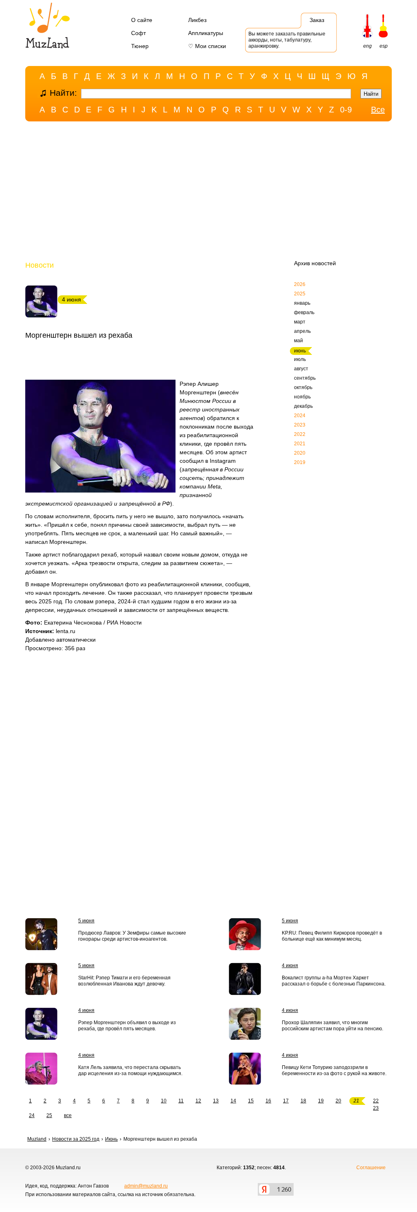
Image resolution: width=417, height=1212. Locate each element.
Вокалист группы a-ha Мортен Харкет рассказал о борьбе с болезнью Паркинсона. (334, 981)
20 (338, 1101)
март (299, 322)
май (298, 340)
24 (32, 1115)
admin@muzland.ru (146, 1186)
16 (268, 1101)
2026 (299, 284)
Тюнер (140, 46)
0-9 (346, 109)
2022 (299, 434)
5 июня (86, 921)
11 (181, 1101)
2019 (299, 462)
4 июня (290, 965)
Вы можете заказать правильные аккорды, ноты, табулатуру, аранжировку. (286, 40)
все (68, 1115)
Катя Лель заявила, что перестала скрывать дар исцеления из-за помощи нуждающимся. (130, 1070)
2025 (299, 294)
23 (376, 1108)
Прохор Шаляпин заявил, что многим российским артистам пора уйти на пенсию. (332, 1026)
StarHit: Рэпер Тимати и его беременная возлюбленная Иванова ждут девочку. (124, 981)
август (301, 369)
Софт (138, 33)
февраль (304, 312)
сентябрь (305, 378)
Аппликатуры (205, 33)
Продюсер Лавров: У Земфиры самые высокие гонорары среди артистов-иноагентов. (132, 936)
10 (164, 1101)
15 (251, 1101)
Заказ (316, 20)
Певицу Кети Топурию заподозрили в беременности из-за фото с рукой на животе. (334, 1070)
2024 (299, 415)
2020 (299, 453)
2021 (299, 444)
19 (321, 1101)
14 (233, 1101)
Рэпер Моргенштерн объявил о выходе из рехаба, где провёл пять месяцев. (127, 1026)
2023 (299, 425)
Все (378, 109)
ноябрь (302, 397)
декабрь (303, 406)
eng (367, 46)
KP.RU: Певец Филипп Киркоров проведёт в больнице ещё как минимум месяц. (332, 936)
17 (286, 1101)
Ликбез (197, 20)
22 (376, 1101)
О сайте (141, 20)
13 (216, 1101)
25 (49, 1115)
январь (302, 303)
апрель (302, 331)
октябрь (303, 387)
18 (303, 1101)
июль (300, 359)
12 (198, 1101)
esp (384, 46)
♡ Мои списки (207, 46)
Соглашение (371, 1167)
